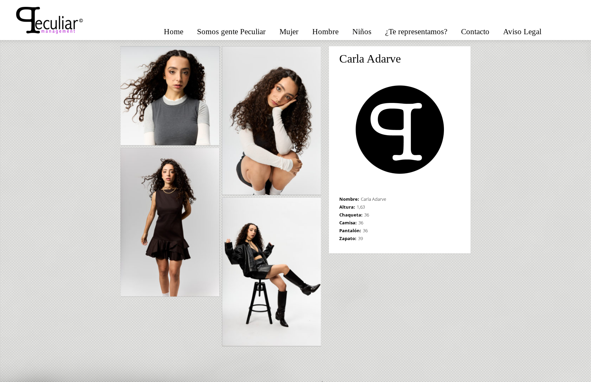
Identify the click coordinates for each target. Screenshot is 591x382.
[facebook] (560, 30)
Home (173, 32)
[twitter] (574, 30)
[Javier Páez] (448, 59)
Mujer (289, 32)
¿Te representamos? (416, 32)
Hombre (325, 32)
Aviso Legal (522, 32)
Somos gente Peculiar (231, 32)
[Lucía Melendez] (457, 59)
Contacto (475, 32)
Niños (361, 32)
